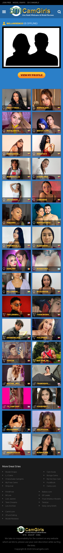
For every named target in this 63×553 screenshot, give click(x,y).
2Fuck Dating (11, 515)
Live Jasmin (10, 499)
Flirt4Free (9, 491)
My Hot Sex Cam (54, 479)
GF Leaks (46, 495)
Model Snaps (19, 2)
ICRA (38, 535)
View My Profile (31, 75)
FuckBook (51, 482)
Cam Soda (51, 472)
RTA (25, 535)
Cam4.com (10, 511)
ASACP (31, 535)
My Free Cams (11, 482)
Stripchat (9, 486)
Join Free (6, 2)
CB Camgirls (33, 2)
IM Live (8, 495)
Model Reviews (12, 518)
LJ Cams (9, 475)
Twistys (45, 502)
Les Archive (10, 506)
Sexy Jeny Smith (49, 506)
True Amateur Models (51, 499)
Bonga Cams (52, 475)
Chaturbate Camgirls (14, 479)
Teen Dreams (11, 502)
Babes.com (47, 491)
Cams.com (51, 486)
